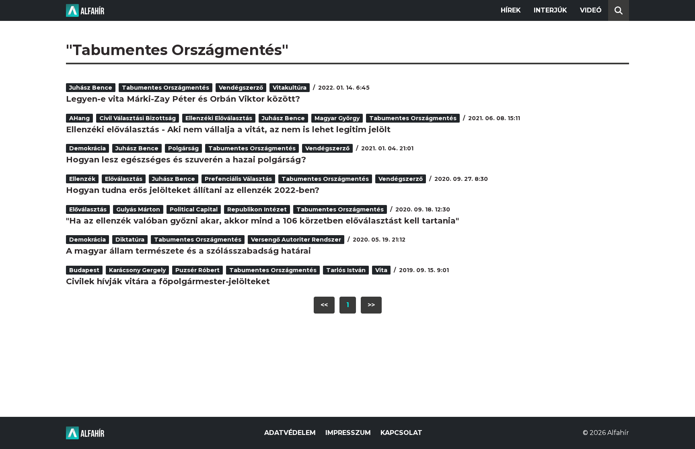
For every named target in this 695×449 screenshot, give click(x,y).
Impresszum (348, 433)
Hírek (511, 10)
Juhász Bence (90, 87)
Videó (591, 10)
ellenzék (82, 178)
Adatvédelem (290, 433)
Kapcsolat (401, 433)
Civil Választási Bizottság (137, 118)
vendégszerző (241, 87)
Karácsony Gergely (137, 270)
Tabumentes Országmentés (165, 87)
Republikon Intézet (257, 209)
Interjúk (550, 10)
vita (381, 270)
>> (371, 305)
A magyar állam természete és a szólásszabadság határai (188, 251)
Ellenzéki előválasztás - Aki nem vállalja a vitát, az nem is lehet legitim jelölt (228, 129)
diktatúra (129, 239)
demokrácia (87, 148)
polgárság (183, 148)
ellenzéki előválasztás (218, 118)
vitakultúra (289, 87)
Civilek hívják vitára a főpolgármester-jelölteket (168, 281)
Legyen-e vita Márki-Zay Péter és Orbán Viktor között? (183, 99)
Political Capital (194, 209)
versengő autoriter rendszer (296, 239)
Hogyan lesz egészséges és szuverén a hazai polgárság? (186, 159)
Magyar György (337, 118)
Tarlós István (346, 270)
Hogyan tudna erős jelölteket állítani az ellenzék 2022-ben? (192, 190)
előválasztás (123, 178)
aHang (79, 118)
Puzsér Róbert (197, 270)
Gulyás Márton (138, 209)
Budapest (84, 270)
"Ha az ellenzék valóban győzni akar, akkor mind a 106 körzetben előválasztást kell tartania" (262, 221)
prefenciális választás (238, 178)
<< (324, 305)
